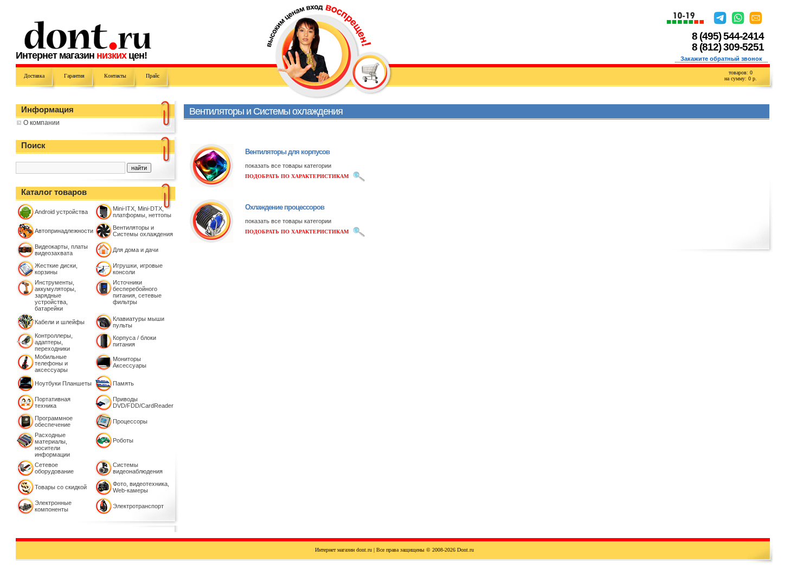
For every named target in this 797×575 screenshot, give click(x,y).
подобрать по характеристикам (297, 176)
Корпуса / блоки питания (134, 340)
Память (123, 383)
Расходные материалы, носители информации (52, 445)
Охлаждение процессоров (284, 207)
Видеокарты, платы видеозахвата (61, 249)
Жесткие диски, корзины (56, 268)
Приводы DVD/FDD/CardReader (143, 402)
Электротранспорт (138, 506)
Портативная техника (52, 402)
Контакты (115, 76)
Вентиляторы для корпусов (287, 152)
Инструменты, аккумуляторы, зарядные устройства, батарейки (55, 295)
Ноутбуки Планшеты (63, 383)
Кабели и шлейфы (60, 322)
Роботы (123, 440)
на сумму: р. (740, 78)
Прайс (152, 76)
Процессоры (130, 421)
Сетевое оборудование (54, 468)
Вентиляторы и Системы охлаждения (143, 230)
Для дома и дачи (135, 250)
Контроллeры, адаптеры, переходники (54, 342)
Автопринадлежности (64, 231)
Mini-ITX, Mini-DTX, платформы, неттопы (142, 211)
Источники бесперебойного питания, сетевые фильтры (137, 292)
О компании (41, 123)
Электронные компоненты (53, 506)
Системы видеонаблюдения (138, 468)
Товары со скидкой (61, 487)
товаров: (741, 72)
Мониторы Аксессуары (129, 362)
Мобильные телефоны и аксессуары (51, 363)
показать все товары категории (288, 165)
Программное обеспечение (54, 421)
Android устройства (61, 211)
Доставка (34, 76)
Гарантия (74, 76)
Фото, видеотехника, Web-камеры (141, 487)
